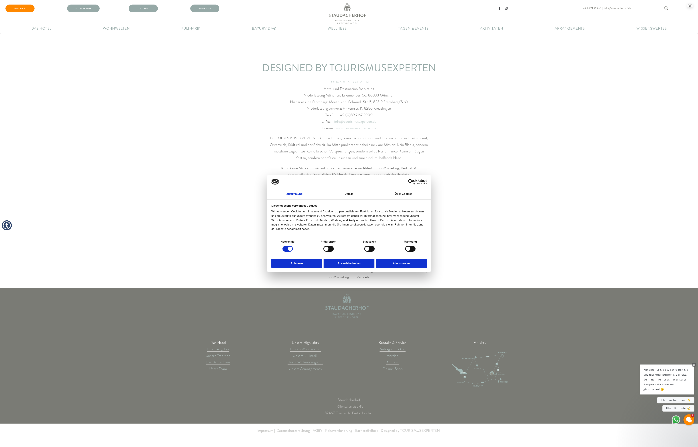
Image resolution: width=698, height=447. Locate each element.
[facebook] (499, 8)
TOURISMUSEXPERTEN (349, 82)
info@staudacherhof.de (617, 8)
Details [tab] (349, 193)
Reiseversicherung (338, 431)
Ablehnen (297, 263)
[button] (667, 379)
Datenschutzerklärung (293, 431)
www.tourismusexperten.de (356, 128)
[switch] (328, 249)
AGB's (317, 431)
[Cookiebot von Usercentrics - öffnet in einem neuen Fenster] (411, 181)
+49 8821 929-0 (591, 8)
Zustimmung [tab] (294, 193)
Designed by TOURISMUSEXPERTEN (410, 431)
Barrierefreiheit (366, 431)
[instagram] (506, 8)
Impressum (265, 431)
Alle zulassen (401, 263)
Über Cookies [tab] (403, 193)
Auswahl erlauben (349, 263)
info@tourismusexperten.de (355, 121)
